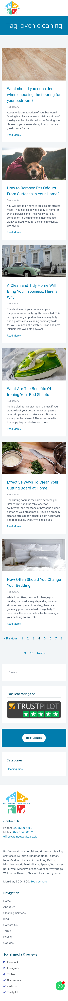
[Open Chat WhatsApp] (60, 985)
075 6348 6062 (23, 832)
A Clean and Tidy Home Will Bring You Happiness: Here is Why (32, 291)
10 (31, 653)
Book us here (39, 881)
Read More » (14, 134)
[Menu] (62, 7)
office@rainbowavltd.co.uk (20, 836)
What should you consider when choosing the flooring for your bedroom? (34, 94)
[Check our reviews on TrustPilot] (34, 709)
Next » (41, 653)
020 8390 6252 (22, 827)
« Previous (10, 638)
